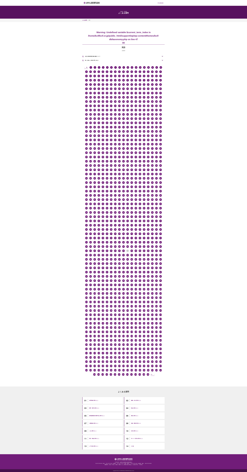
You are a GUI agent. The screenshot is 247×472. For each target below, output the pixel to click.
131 (156, 93)
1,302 (127, 357)
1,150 (127, 323)
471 (148, 169)
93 (156, 84)
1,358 (123, 370)
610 (94, 203)
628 (90, 208)
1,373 (115, 374)
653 (115, 212)
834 (156, 250)
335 (136, 139)
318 (144, 135)
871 (152, 259)
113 (160, 88)
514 (90, 182)
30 (131, 71)
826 (123, 250)
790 (132, 242)
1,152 (136, 323)
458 (94, 169)
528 (148, 182)
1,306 (144, 357)
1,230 (144, 340)
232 (103, 118)
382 (94, 152)
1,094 (132, 310)
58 (90, 80)
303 (160, 131)
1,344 (144, 365)
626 (160, 203)
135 (94, 97)
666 (90, 216)
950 (86, 280)
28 (123, 71)
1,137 (152, 319)
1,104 (95, 314)
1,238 (99, 344)
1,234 (160, 340)
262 (148, 122)
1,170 (132, 327)
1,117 (148, 314)
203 (140, 110)
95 (86, 88)
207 (156, 110)
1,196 (160, 331)
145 (136, 97)
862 (115, 259)
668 (99, 216)
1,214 (156, 336)
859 (103, 259)
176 (107, 105)
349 (115, 144)
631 (103, 208)
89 (139, 84)
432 (144, 161)
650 (103, 212)
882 (119, 263)
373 (136, 148)
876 (94, 263)
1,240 (107, 344)
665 (86, 216)
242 (144, 118)
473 (156, 169)
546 (144, 186)
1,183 (107, 331)
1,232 (152, 340)
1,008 (90, 293)
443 (111, 165)
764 (103, 238)
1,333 (99, 365)
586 (152, 195)
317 (140, 135)
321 (156, 135)
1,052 (115, 302)
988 (86, 289)
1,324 (140, 361)
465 (123, 169)
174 (99, 105)
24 (107, 71)
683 (160, 216)
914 (94, 272)
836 (86, 255)
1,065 (90, 306)
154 (94, 101)
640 (140, 208)
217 (119, 114)
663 (156, 212)
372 (132, 148)
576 (111, 195)
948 (156, 276)
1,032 (111, 297)
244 (152, 118)
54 (152, 75)
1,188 (127, 331)
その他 (132, 446)
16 (152, 67)
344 (94, 144)
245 (156, 118)
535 (99, 186)
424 (111, 161)
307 (99, 135)
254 (115, 122)
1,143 (99, 323)
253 (111, 122)
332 (123, 139)
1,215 (160, 336)
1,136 (148, 319)
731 (123, 229)
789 (127, 242)
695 (132, 220)
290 (107, 131)
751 (127, 233)
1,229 (140, 340)
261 (144, 122)
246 (160, 118)
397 (156, 152)
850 (144, 255)
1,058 (140, 302)
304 (86, 135)
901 (119, 267)
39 (90, 75)
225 (152, 114)
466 (127, 169)
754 (140, 233)
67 (127, 80)
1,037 (132, 297)
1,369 (98, 374)
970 (90, 284)
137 (103, 97)
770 (127, 238)
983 (144, 284)
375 (144, 148)
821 (103, 250)
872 (156, 259)
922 (127, 272)
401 (94, 156)
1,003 (148, 289)
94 (160, 84)
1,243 (119, 344)
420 (94, 161)
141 (119, 97)
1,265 (132, 348)
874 (86, 263)
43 (107, 75)
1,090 (115, 310)
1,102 (86, 314)
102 (115, 88)
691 (115, 220)
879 (107, 263)
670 (107, 216)
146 (140, 97)
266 (86, 127)
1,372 (111, 374)
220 (132, 114)
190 (86, 110)
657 (132, 212)
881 (115, 263)
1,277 (103, 353)
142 (123, 97)
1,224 (119, 340)
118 (103, 93)
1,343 (140, 365)
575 (107, 195)
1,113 (132, 314)
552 (90, 191)
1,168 (123, 327)
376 (148, 148)
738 (152, 229)
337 (144, 139)
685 (90, 220)
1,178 (86, 331)
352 (127, 144)
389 (123, 152)
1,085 (95, 310)
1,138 (156, 319)
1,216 (86, 340)
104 (123, 88)
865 (127, 259)
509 (148, 178)
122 (119, 93)
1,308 (152, 357)
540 (119, 186)
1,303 (132, 357)
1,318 (115, 361)
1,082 (160, 306)
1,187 (123, 331)
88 (135, 84)
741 (86, 233)
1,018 (132, 293)
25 (111, 71)
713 (127, 225)
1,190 (136, 331)
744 (99, 233)
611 (99, 203)
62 (107, 80)
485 (127, 174)
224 (148, 114)
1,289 (152, 353)
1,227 (132, 340)
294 (123, 131)
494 (86, 178)
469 (140, 169)
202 (136, 110)
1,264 (127, 348)
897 (103, 267)
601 (136, 199)
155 (99, 101)
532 (86, 186)
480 (107, 174)
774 (144, 238)
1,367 (160, 370)
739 (156, 229)
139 (111, 97)
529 (152, 182)
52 (144, 75)
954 (103, 280)
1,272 (160, 348)
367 (111, 148)
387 (115, 152)
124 (127, 93)
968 (160, 280)
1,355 (111, 370)
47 (123, 75)
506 (136, 178)
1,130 (123, 319)
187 (152, 105)
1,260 (111, 348)
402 (99, 156)
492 (156, 174)
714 (132, 225)
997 (123, 289)
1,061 (152, 302)
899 (111, 267)
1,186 (119, 331)
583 (140, 195)
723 (90, 229)
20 (90, 71)
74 (156, 80)
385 (107, 152)
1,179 (90, 331)
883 (123, 263)
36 (156, 71)
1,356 (115, 370)
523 (127, 182)
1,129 (119, 319)
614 (111, 203)
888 (144, 263)
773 (140, 238)
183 (136, 105)
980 (132, 284)
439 (94, 165)
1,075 (132, 306)
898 (107, 267)
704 (90, 225)
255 (119, 122)
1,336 (111, 365)
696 (136, 220)
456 (86, 169)
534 (94, 186)
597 (119, 199)
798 (86, 246)
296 (132, 131)
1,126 (107, 319)
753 (136, 233)
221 (136, 114)
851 (148, 255)
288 (99, 131)
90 (144, 84)
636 (123, 208)
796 (156, 242)
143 (127, 97)
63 (111, 80)
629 (94, 208)
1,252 (156, 344)
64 (115, 80)
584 (144, 195)
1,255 (90, 348)
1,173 (144, 327)
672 (115, 216)
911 (160, 267)
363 (94, 148)
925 (140, 272)
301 (152, 131)
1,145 (107, 323)
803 (107, 246)
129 (148, 93)
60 (98, 80)
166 (144, 101)
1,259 (107, 348)
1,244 (123, 344)
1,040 (144, 297)
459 (99, 169)
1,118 (152, 314)
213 (103, 114)
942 (132, 276)
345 (99, 144)
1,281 (119, 353)
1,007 (86, 293)
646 (86, 212)
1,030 (103, 297)
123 (123, 93)
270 (103, 127)
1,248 (140, 344)
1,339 (123, 365)
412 (140, 156)
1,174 (148, 327)
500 (111, 178)
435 (156, 161)
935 (103, 276)
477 (94, 174)
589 (86, 199)
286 (90, 131)
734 (136, 229)
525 (136, 182)
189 (160, 105)
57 (86, 80)
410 (132, 156)
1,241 (111, 344)
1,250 (148, 344)
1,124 (99, 319)
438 (90, 165)
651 (107, 212)
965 (148, 280)
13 (140, 67)
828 (132, 250)
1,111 (123, 314)
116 (94, 93)
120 (111, 93)
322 (160, 135)
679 (144, 216)
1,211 (144, 336)
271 (107, 127)
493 (160, 174)
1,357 (119, 370)
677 (136, 216)
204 (144, 110)
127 (140, 93)
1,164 (107, 327)
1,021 (144, 293)
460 (103, 169)
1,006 (160, 289)
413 (144, 156)
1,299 (115, 357)
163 (132, 101)
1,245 (127, 344)
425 (115, 161)
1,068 (103, 306)
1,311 (86, 361)
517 (103, 182)
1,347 (156, 365)
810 (136, 246)
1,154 (144, 323)
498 (103, 178)
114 (86, 93)
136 (99, 97)
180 (123, 105)
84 (119, 84)
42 (102, 75)
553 (94, 191)
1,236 (90, 344)
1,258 (103, 348)
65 (119, 80)
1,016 (123, 293)
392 (136, 152)
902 (123, 267)
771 (132, 238)
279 (140, 127)
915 (99, 272)
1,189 (132, 331)
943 (136, 276)
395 (148, 152)
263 (152, 122)
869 (144, 259)
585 (148, 195)
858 (99, 259)
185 (144, 105)
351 (123, 144)
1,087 (103, 310)
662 (152, 212)
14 (144, 67)
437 (86, 165)
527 (144, 182)
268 (94, 127)
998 (127, 289)
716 (140, 225)
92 (152, 84)
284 (160, 127)
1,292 (86, 357)
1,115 (140, 314)
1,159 (86, 327)
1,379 (140, 374)
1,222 (111, 340)
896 (99, 267)
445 (119, 165)
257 (127, 122)
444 (115, 165)
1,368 (94, 374)
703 (86, 225)
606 (156, 199)
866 (132, 259)
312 (119, 135)
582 (136, 195)
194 (103, 110)
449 (136, 165)
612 (103, 203)
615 (115, 203)
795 (152, 242)
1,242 (115, 344)
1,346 (152, 365)
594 (107, 199)
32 (139, 71)
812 (144, 246)
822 (107, 250)
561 (127, 191)
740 (160, 229)
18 (160, 67)
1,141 (90, 323)
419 (90, 161)
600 (132, 199)
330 (115, 139)
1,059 (144, 302)
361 (86, 148)
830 (140, 250)
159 (115, 101)
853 (156, 255)
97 (94, 88)
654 (119, 212)
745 (103, 233)
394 (144, 152)
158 (111, 101)
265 (160, 122)
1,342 (136, 365)
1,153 (140, 323)
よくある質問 (84, 20)
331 (119, 139)
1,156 (152, 323)
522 (123, 182)
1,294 (95, 357)
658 (136, 212)
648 (94, 212)
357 (148, 144)
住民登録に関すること (93, 400)
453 (152, 165)
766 (111, 238)
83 (115, 84)
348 (111, 144)
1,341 (132, 365)
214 (107, 114)
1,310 (160, 357)
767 (115, 238)
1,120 (160, 314)
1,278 (107, 353)
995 (115, 289)
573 (99, 195)
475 (86, 174)
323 (86, 139)
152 (86, 101)
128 (144, 93)
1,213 (152, 336)
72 (148, 80)
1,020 (140, 293)
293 (119, 131)
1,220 (103, 340)
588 (160, 195)
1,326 (148, 361)
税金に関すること (134, 408)
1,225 (123, 340)
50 (135, 75)
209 (86, 114)
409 (127, 156)
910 (156, 267)
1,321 (127, 361)
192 (94, 110)
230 (94, 118)
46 (119, 75)
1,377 (131, 374)
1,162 (99, 327)
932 (90, 276)
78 (94, 84)
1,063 (160, 302)
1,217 (90, 340)
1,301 (123, 357)
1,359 (127, 370)
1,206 (123, 336)
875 (90, 263)
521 (119, 182)
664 (160, 212)
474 (160, 169)
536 (103, 186)
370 (123, 148)
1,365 (152, 370)
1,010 (99, 293)
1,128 (115, 319)
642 (148, 208)
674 (123, 216)
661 (148, 212)
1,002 (144, 289)
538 (111, 186)
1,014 (115, 293)
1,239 (103, 344)
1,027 (90, 297)
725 (99, 229)
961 (132, 280)
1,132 (132, 319)
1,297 (107, 357)
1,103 (90, 314)
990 (94, 289)
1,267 (140, 348)
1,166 (115, 327)
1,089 (111, 310)
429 (132, 161)
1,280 (115, 353)
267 (90, 127)
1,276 (99, 353)
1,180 (95, 331)
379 (160, 148)
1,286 (140, 353)
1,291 (160, 353)
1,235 (86, 344)
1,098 (148, 310)
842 (111, 255)
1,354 (107, 370)
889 (148, 263)
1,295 (99, 357)
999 (132, 289)
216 (115, 114)
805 (115, 246)
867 (136, 259)
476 (90, 174)
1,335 (107, 365)
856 (90, 259)
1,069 (107, 306)
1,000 (136, 289)
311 (115, 135)
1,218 (95, 340)
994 (111, 289)
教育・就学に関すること (94, 408)
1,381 (148, 374)
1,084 (90, 310)
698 (144, 220)
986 (156, 284)
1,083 (86, 310)
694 (127, 220)
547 (148, 186)
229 (90, 118)
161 (123, 101)
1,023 (152, 293)
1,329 (160, 361)
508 (144, 178)
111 (152, 88)
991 (99, 289)
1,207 (127, 336)
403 (103, 156)
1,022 (148, 293)
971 (94, 284)
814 (152, 246)
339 (152, 139)
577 (115, 195)
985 (152, 284)
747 (111, 233)
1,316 (107, 361)
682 (156, 216)
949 (160, 276)
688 (103, 220)
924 (136, 272)
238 (127, 118)
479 (103, 174)
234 (111, 118)
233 (107, 118)
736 (144, 229)
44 (111, 75)
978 (123, 284)
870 (148, 259)
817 (86, 250)
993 (107, 289)
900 (115, 267)
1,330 (86, 365)
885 (132, 263)
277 (132, 127)
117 (99, 93)
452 (148, 165)
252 (107, 122)
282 (152, 127)
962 (136, 280)
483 (119, 174)
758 (156, 233)
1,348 (160, 365)
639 (136, 208)
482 (115, 174)
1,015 (119, 293)
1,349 (86, 370)
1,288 (148, 353)
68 (131, 80)
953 (99, 280)
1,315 (103, 361)
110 (148, 88)
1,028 (95, 297)
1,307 (148, 357)
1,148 (119, 323)
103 (119, 88)
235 (115, 118)
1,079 (148, 306)
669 (103, 216)
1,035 (123, 297)
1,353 (103, 370)
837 (90, 255)
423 (107, 161)
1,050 (107, 302)
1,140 (86, 323)
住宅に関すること (134, 430)
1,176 (156, 327)
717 (144, 225)
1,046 (90, 302)
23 (102, 71)
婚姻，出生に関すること (136, 400)
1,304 (136, 357)
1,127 (111, 319)
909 (152, 267)
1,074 (127, 306)
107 (136, 88)
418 (86, 161)
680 (148, 216)
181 (127, 105)
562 (132, 191)
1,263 (123, 348)
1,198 (90, 336)
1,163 (103, 327)
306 (94, 135)
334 (132, 139)
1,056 (132, 302)
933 (94, 276)
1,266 (136, 348)
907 (144, 267)
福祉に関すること (134, 415)
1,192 (144, 331)
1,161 (95, 327)
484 (123, 174)
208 (160, 110)
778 (160, 238)
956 (111, 280)
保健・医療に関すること (136, 423)
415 (152, 156)
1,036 (127, 297)
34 (148, 71)
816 (160, 246)
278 (136, 127)
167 (148, 101)
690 (111, 220)
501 (115, 178)
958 (119, 280)
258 (132, 122)
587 (156, 195)
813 (148, 246)
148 (148, 97)
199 (123, 110)
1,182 (103, 331)
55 (156, 75)
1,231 (148, 340)
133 (86, 97)
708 (107, 225)
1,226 (127, 340)
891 (156, 263)
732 (127, 229)
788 (123, 242)
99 (102, 88)
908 (148, 267)
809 (132, 246)
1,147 (115, 323)
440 (99, 165)
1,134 (140, 319)
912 (86, 272)
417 (160, 156)
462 (111, 169)
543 (132, 186)
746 (107, 233)
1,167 (119, 327)
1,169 (127, 327)
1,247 (136, 344)
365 (103, 148)
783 (103, 242)
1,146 (111, 323)
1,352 (99, 370)
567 (152, 191)
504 (127, 178)
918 (111, 272)
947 (152, 276)
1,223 (115, 340)
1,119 (156, 314)
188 (156, 105)
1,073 (123, 306)
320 (152, 135)
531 (160, 182)
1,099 (152, 310)
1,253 (160, 344)
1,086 (99, 310)
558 (115, 191)
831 (144, 250)
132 (160, 93)
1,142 (95, 323)
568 (156, 191)
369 (119, 148)
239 (132, 118)
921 (123, 272)
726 (103, 229)
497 (99, 178)
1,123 (95, 319)
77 (90, 84)
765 (107, 238)
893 (86, 267)
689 (107, 220)
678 (140, 216)
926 (144, 272)
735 (140, 229)
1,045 (86, 302)
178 (115, 105)
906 (140, 267)
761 (90, 238)
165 (140, 101)
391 (132, 152)
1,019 (136, 293)
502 (119, 178)
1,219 (99, 340)
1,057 (136, 302)
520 (115, 182)
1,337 (115, 365)
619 (132, 203)
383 (99, 152)
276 (127, 127)
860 (107, 259)
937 (111, 276)
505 (132, 178)
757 (152, 233)
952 (94, 280)
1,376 (127, 374)
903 (127, 267)
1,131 (127, 319)
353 (132, 144)
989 (90, 289)
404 (107, 156)
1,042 (152, 297)
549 (156, 186)
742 (90, 233)
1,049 (103, 302)
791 (136, 242)
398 (160, 152)
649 (99, 212)
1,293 (90, 357)
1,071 (115, 306)
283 (156, 127)
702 (160, 220)
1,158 (160, 323)
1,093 (127, 310)
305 (90, 135)
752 (132, 233)
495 (90, 178)
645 (160, 208)
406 (115, 156)
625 (156, 203)
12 (136, 67)
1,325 (144, 361)
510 (152, 178)
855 (86, 259)
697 (140, 220)
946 (148, 276)
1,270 (152, 348)
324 (90, 139)
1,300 (119, 357)
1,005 (156, 289)
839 (99, 255)
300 (148, 131)
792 (140, 242)
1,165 (111, 327)
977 (119, 284)
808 (127, 246)
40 (94, 75)
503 (123, 178)
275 (123, 127)
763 (99, 238)
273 (115, 127)
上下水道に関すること (93, 446)
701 (156, 220)
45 (115, 75)
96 (90, 88)
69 (135, 80)
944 (140, 276)
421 (99, 161)
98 (98, 88)
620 (136, 203)
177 (111, 105)
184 (140, 105)
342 (86, 144)
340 (156, 139)
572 (94, 195)
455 (160, 165)
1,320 (123, 361)
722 (86, 229)
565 (144, 191)
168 (152, 101)
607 (160, 199)
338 (148, 139)
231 (99, 118)
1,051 (111, 302)
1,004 (152, 289)
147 (144, 97)
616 (119, 203)
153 (90, 101)
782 (99, 242)
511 (156, 178)
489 (144, 174)
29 (127, 71)
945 (144, 276)
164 (136, 101)
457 (90, 169)
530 (156, 182)
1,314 (99, 361)
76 (86, 84)
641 (144, 208)
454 (156, 165)
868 (140, 259)
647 (90, 212)
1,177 (160, 327)
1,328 (156, 361)
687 (99, 220)
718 (148, 225)
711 (119, 225)
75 (160, 80)
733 (132, 229)
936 (107, 276)
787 (119, 242)
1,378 (135, 374)
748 (115, 233)
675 (127, 216)
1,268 (144, 348)
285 (86, 131)
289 (103, 131)
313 (123, 135)
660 (144, 212)
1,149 (123, 323)
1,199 (95, 336)
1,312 (90, 361)
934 (99, 276)
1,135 (144, 319)
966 (152, 280)
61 (102, 80)
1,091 (119, 310)
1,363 (144, 370)
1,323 (136, 361)
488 (140, 174)
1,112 (128, 314)
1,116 (144, 314)
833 (152, 250)
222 (140, 114)
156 (103, 101)
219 (127, 114)
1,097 (144, 310)
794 (148, 242)
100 (107, 88)
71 (144, 80)
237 (123, 118)
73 (152, 80)
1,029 (99, 297)
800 (94, 246)
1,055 (127, 302)
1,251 (152, 344)
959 (123, 280)
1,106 (103, 314)
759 (160, 233)
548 (152, 186)
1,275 (95, 353)
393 (140, 152)
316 (136, 135)
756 (148, 233)
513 (86, 182)
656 (127, 212)
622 (144, 203)
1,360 (132, 370)
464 (119, 169)
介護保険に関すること (93, 423)
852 (152, 255)
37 (160, 71)
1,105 (99, 314)
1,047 (95, 302)
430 (136, 161)
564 (140, 191)
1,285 (136, 353)
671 (111, 216)
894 (90, 267)
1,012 (107, 293)
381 (90, 152)
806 (119, 246)
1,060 (148, 302)
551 (86, 191)
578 (119, 195)
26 (115, 71)
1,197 (86, 336)
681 (152, 216)
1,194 (152, 331)
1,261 (115, 348)
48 (127, 75)
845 (123, 255)
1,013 (111, 293)
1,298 (111, 357)
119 (107, 93)
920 (119, 272)
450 (140, 165)
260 (140, 122)
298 (140, 131)
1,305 (140, 357)
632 (107, 208)
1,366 (156, 370)
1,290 (156, 353)
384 (103, 152)
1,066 (95, 306)
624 (152, 203)
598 (123, 199)
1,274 (90, 353)
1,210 (140, 336)
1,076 (136, 306)
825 (119, 250)
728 (111, 229)
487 (136, 174)
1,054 (123, 302)
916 (103, 272)
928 (152, 272)
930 (160, 272)
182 (132, 105)
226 (156, 114)
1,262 (119, 348)
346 (103, 144)
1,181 (99, 331)
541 (123, 186)
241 (140, 118)
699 (148, 220)
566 (148, 191)
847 (132, 255)
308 (103, 135)
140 (115, 97)
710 (115, 225)
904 (132, 267)
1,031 (107, 297)
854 (160, 255)
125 (132, 93)
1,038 (136, 297)
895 (94, 267)
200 (127, 110)
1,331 (90, 365)
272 (111, 127)
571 (90, 195)
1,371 (107, 374)
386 (111, 152)
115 (90, 93)
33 (144, 71)
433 (148, 161)
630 (99, 208)
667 (94, 216)
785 (111, 242)
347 (107, 144)
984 (148, 284)
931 (86, 276)
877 (99, 263)
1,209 (136, 336)
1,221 (107, 340)
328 (107, 139)
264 (156, 122)
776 (152, 238)
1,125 (103, 319)
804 (111, 246)
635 (119, 208)
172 (90, 105)
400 (90, 156)
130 (152, 93)
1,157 (156, 323)
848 (136, 255)
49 (131, 75)
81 (107, 84)
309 (107, 135)
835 (160, 250)
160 (119, 101)
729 (115, 229)
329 (111, 139)
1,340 (127, 365)
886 (136, 263)
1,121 (86, 319)
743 (94, 233)
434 (152, 161)
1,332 (95, 365)
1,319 (119, 361)
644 (156, 208)
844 (119, 255)
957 (115, 280)
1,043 (156, 297)
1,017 (127, 293)
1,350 (90, 370)
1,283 (127, 353)
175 (103, 105)
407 (119, 156)
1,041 (148, 297)
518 (107, 182)
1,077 (140, 306)
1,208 (132, 336)
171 (86, 105)
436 (160, 161)
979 (127, 284)
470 (144, 169)
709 (111, 225)
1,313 (95, 361)
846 (127, 255)
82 (111, 84)
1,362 (140, 370)
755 (144, 233)
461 (107, 169)
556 (107, 191)
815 (156, 246)
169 (156, 101)
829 (136, 250)
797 (160, 242)
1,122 (90, 319)
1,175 (152, 327)
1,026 (86, 297)
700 (152, 220)
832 (148, 250)
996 (119, 289)
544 (136, 186)
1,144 (103, 323)
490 (148, 174)
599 (127, 199)
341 (160, 139)
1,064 (86, 306)
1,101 (160, 310)
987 (160, 284)
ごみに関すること (92, 430)
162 (127, 101)
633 (111, 208)
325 (94, 139)
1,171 (136, 327)
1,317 (111, 361)
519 (111, 182)
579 (123, 195)
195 (107, 110)
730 (119, 229)
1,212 (148, 336)
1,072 (119, 306)
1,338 (119, 365)
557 (111, 191)
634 (115, 208)
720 (156, 225)
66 (123, 80)
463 (115, 169)
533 (90, 186)
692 (119, 220)
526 (140, 182)
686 (94, 220)
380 (86, 152)
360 (160, 144)
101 (111, 88)
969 (86, 284)
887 (140, 263)
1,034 (119, 297)
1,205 (119, 336)
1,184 (111, 331)
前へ (87, 67)
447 (127, 165)
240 (136, 118)
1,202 (107, 336)
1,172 (140, 327)
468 (136, 169)
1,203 (111, 336)
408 (123, 156)
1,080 (152, 306)
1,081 (156, 306)
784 (107, 242)
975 (111, 284)
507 (140, 178)
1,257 (99, 348)
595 (111, 199)
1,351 (95, 370)
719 (152, 225)
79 (98, 84)
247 (86, 122)
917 (107, 272)
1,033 (115, 297)
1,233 (156, 340)
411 (136, 156)
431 (140, 161)
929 (156, 272)
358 (152, 144)
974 (107, 284)
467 (132, 169)
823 (111, 250)
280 (144, 127)
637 (127, 208)
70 (139, 80)
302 (156, 131)
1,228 (136, 340)
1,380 (144, 374)
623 (148, 203)
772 (136, 238)
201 (132, 110)
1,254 (86, 348)
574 (103, 195)
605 (152, 199)
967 (156, 280)
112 (156, 88)
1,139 (160, 319)
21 (94, 71)
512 (160, 178)
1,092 (123, 310)
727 (107, 229)
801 (99, 246)
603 (144, 199)
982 (140, 284)
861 (111, 259)
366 (107, 148)
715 (136, 225)
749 (119, 233)
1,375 (123, 374)
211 (94, 114)
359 (156, 144)
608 (86, 203)
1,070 (111, 306)
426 (119, 161)
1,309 (156, 357)
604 (148, 199)
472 (152, 169)
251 (103, 122)
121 (115, 93)
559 (119, 191)
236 (119, 118)
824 (115, 250)
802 (103, 246)
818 (90, 250)
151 (160, 97)
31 (135, 71)
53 (148, 75)
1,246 (132, 344)
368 (115, 148)
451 (144, 165)
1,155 (148, 323)
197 (115, 110)
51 (139, 75)
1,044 (160, 297)
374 (140, 148)
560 (123, 191)
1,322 (132, 361)
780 (90, 242)
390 (127, 152)
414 (148, 156)
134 (90, 97)
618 (127, 203)
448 (132, 165)
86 (127, 84)
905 (136, 267)
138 (107, 97)
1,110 (119, 314)
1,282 (123, 353)
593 (103, 199)
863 (119, 259)
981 (136, 284)
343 (90, 144)
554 (99, 191)
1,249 (144, 344)
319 (148, 135)
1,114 (136, 314)
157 (107, 101)
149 (152, 97)
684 (86, 220)
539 (115, 186)
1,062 (156, 302)
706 (99, 225)
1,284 (132, 353)
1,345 (148, 365)
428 (127, 161)
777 (156, 238)
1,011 (103, 293)
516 (99, 182)
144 (132, 97)
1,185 (115, 331)
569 (160, 191)
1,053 (119, 302)
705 (94, 225)
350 (119, 144)
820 (99, 250)
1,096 (140, 310)
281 (148, 127)
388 (119, 152)
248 (90, 122)
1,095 (136, 310)
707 (103, 225)
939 (119, 276)
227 (160, 114)
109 (144, 88)
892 (160, 263)
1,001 (140, 289)
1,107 (107, 314)
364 (99, 148)
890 (152, 263)
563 (136, 191)
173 (94, 105)
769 (123, 238)
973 (103, 284)
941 (127, 276)
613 (107, 203)
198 (119, 110)
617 (123, 203)
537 (107, 186)
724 (94, 229)
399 (86, 156)
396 (152, 152)
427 (123, 161)
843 (115, 255)
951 (90, 280)
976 (115, 284)
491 (152, 174)
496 (94, 178)
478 (99, 174)
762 (94, 238)
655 (123, 212)
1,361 (136, 370)
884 (127, 263)
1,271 (156, 348)
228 (86, 118)
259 (136, 122)
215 (111, 114)
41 (98, 75)
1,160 (90, 327)
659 (140, 212)
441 (103, 165)
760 (86, 238)
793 (144, 242)
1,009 (95, 293)
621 (140, 203)
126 (136, 93)
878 (103, 263)
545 (140, 186)
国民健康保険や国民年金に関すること (97, 415)
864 (123, 259)
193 (99, 110)
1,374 (119, 374)
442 (107, 165)
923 (132, 272)
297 (136, 131)
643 (152, 208)
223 (144, 114)
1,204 (115, 336)
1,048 (99, 302)
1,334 (103, 365)
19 (86, 71)
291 (111, 131)
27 (119, 71)
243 (148, 118)
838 (94, 255)
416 (156, 156)
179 (119, 105)
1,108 (111, 314)
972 (99, 284)
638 (132, 208)
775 (148, 238)
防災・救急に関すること (94, 438)
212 (99, 114)
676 (132, 216)
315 (132, 135)
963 (140, 280)
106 (132, 88)
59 (94, 80)
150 (156, 97)
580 (127, 195)
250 (99, 122)
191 (90, 110)
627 (86, 208)
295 (127, 131)
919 (115, 272)
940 (123, 276)
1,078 (144, 306)
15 (148, 67)
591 (94, 199)
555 (103, 191)
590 (90, 199)
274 (119, 127)
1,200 (99, 336)
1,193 (148, 331)
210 (90, 114)
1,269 (148, 348)
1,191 (140, 331)
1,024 (156, 293)
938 (115, 276)
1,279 (111, 353)
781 (94, 242)
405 (111, 156)
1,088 (107, 310)
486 (132, 174)
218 (123, 114)
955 (107, 280)
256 (123, 122)
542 (127, 186)
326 (99, 139)
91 (148, 84)
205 (148, 110)
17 (156, 67)
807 (123, 246)
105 (127, 88)
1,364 (148, 370)
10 (127, 67)
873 (160, 259)
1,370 (103, 374)
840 (103, 255)
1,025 (160, 293)
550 (160, 186)
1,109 (115, 314)
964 (144, 280)
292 (115, 131)
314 (127, 135)
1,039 (140, 297)
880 (111, 263)
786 (115, 242)
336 (140, 139)
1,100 (156, 310)
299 (144, 131)
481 (111, 174)
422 (103, 161)
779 (86, 242)
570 (86, 195)
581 (132, 195)
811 (140, 246)
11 (132, 67)
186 (148, 105)
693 (123, 220)
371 (127, 148)
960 (127, 280)
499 (107, 178)
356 (144, 144)
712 (123, 225)
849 (140, 255)
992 (103, 289)
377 (152, 148)
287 (94, 131)
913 (90, 272)
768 (119, 238)
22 (98, 71)
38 (86, 75)
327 (103, 139)
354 (136, 144)
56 (160, 75)
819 (94, 250)
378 (156, 148)
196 (111, 110)
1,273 (86, 353)
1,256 (95, 348)
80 (102, 84)
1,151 (132, 323)
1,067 (99, 306)
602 (140, 199)
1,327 (152, 361)
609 (90, 203)
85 (123, 84)
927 (148, 272)
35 (152, 71)
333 (127, 139)
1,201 (103, 336)
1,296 (103, 357)
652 (111, 212)
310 (111, 135)
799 (90, 246)
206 (152, 110)
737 (148, 229)
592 (99, 199)
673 (119, 216)
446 (123, 165)
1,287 (144, 353)
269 (99, 127)
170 (160, 101)
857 (94, 259)
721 (160, 225)
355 (140, 144)
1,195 (156, 331)
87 (131, 84)
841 (107, 255)
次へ (152, 374)
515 (94, 182)
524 (132, 182)
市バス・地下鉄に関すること (137, 438)
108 (140, 88)
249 (94, 122)
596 (115, 199)
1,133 (136, 319)
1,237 (95, 344)
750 (123, 233)
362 (90, 148)
